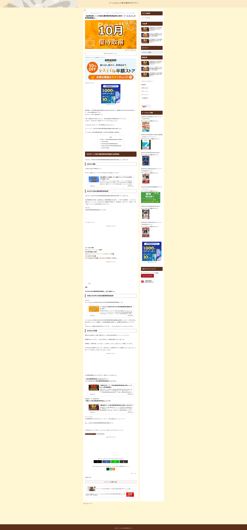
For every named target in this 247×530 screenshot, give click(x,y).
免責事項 (143, 84)
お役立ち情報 (105, 141)
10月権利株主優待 (101, 433)
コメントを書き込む (110, 482)
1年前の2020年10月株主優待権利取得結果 (111, 145)
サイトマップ (144, 94)
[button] (124, 461)
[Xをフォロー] (108, 469)
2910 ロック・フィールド (91, 249)
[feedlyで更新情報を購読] (110, 469)
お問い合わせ (144, 88)
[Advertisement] (110, 236)
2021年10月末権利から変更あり (109, 258)
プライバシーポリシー (147, 81)
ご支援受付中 (144, 98)
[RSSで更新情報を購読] (113, 469)
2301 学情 (87, 247)
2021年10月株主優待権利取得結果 (109, 143)
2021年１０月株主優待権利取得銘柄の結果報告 (111, 139)
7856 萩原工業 (89, 256)
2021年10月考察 (105, 147)
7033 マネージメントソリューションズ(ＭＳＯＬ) (98, 254)
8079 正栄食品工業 (90, 258)
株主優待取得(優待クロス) (90, 433)
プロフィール (144, 91)
